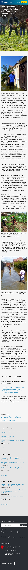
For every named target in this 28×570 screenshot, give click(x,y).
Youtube (21, 533)
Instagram (13, 537)
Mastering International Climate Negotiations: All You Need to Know (13, 441)
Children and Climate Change (10, 392)
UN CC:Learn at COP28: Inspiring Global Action (11, 468)
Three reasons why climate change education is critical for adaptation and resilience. (12, 485)
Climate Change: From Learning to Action (13, 387)
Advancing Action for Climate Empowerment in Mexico (12, 497)
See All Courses (5, 448)
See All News (4, 475)
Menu (18, 2)
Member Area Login (7, 563)
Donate (24, 2)
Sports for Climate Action (7, 436)
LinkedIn (22, 537)
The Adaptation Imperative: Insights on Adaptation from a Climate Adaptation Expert (12, 457)
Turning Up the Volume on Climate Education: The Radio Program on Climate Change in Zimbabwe (13, 491)
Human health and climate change (11, 389)
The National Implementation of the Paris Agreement (12, 431)
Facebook (6, 533)
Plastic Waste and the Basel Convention (12, 391)
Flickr (4, 537)
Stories (24, 6)
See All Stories (4, 504)
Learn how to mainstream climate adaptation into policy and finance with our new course (12, 463)
